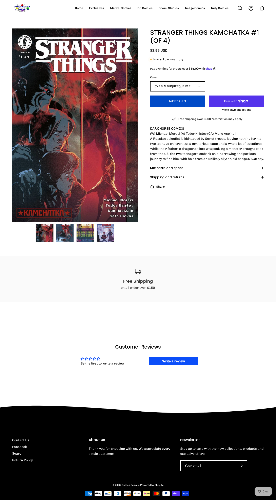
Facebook (19, 447)
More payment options (236, 109)
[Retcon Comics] (22, 8)
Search (17, 453)
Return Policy (22, 460)
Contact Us (20, 440)
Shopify (159, 485)
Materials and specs (166, 168)
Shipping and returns (167, 177)
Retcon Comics (130, 485)
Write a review (173, 361)
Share (160, 186)
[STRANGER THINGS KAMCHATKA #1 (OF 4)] (45, 233)
